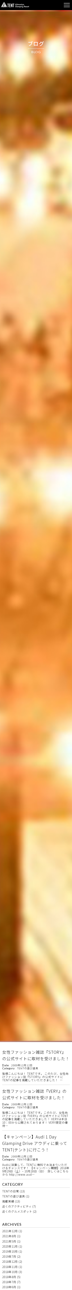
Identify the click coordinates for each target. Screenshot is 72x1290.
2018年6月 (9, 1287)
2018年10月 (10, 1272)
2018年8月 (9, 1277)
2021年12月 (10, 1231)
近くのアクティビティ (17, 1206)
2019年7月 (9, 1256)
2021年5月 (9, 1241)
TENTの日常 (10, 1191)
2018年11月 (10, 1267)
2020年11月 (10, 1246)
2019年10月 (10, 1251)
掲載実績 (8, 1201)
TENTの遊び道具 (13, 1196)
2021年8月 (9, 1236)
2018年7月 (9, 1282)
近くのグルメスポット (17, 1211)
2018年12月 (10, 1261)
